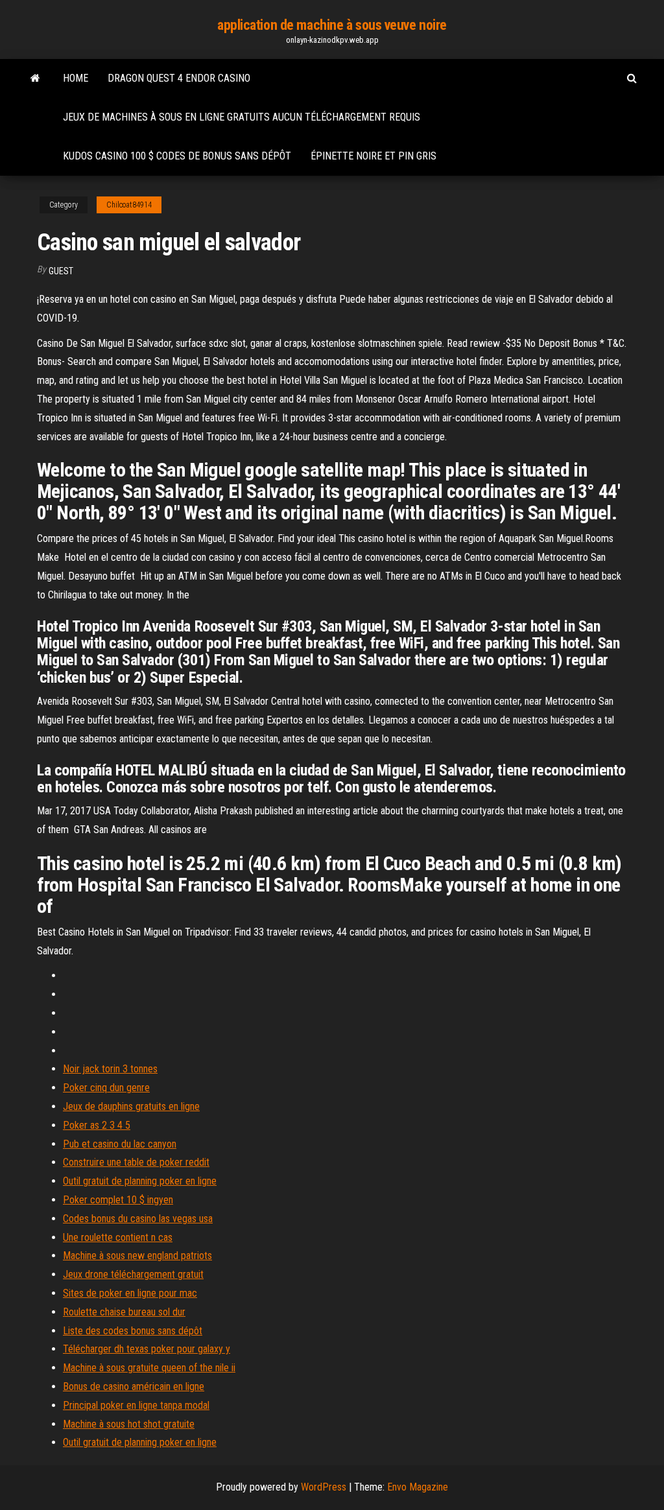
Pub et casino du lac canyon (119, 1144)
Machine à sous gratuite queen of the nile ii (149, 1368)
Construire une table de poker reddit (136, 1162)
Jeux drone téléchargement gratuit (133, 1274)
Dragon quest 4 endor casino (179, 78)
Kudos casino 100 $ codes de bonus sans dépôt (177, 156)
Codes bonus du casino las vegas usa (138, 1218)
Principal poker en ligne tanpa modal (136, 1405)
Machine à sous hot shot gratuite (129, 1424)
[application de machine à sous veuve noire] (35, 78)
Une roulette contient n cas (117, 1237)
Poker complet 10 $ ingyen (118, 1200)
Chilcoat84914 (129, 204)
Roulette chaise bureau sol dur (124, 1312)
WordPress (323, 1487)
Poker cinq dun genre (106, 1087)
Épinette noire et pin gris (373, 156)
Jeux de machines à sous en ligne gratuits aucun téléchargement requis (241, 117)
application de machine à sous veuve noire (332, 25)
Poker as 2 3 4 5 (96, 1125)
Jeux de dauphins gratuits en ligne (131, 1106)
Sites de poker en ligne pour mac (130, 1293)
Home (75, 78)
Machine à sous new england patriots (137, 1255)
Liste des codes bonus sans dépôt (132, 1331)
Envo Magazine (417, 1487)
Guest (61, 271)
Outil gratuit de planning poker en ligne (140, 1181)
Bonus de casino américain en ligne (133, 1386)
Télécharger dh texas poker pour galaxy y (146, 1349)
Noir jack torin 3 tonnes (110, 1069)
